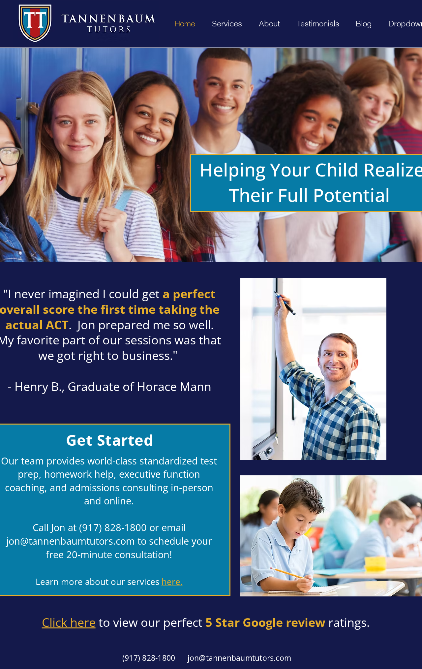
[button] (269, 24)
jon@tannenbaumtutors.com (70, 540)
